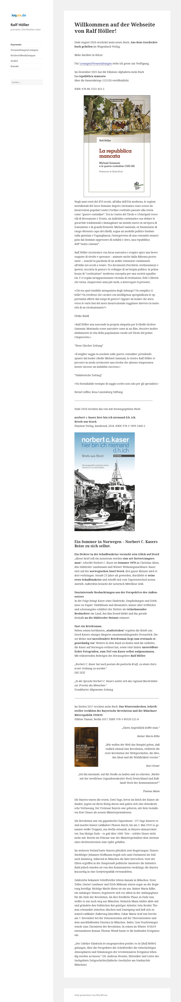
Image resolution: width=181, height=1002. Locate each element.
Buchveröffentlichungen (23, 55)
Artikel (14, 60)
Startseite (16, 44)
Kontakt (15, 66)
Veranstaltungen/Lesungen (24, 50)
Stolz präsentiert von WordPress (90, 995)
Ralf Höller (20, 24)
